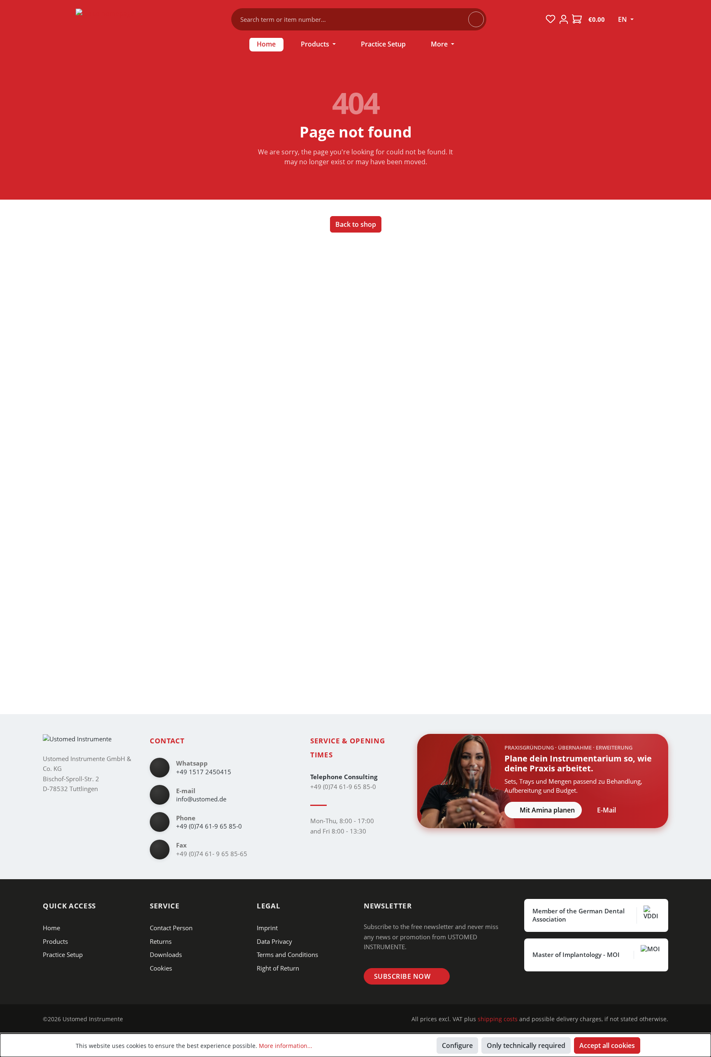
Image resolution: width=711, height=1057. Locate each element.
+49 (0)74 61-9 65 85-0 (209, 826)
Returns (161, 941)
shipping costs (498, 1019)
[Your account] (563, 19)
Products (55, 941)
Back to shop (355, 224)
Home (51, 928)
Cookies (161, 968)
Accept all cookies (607, 1045)
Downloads (166, 954)
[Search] (476, 19)
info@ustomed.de (201, 799)
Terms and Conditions (287, 954)
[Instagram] (136, 1019)
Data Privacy (274, 941)
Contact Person (171, 928)
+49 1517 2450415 (203, 772)
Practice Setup (63, 954)
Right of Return (278, 968)
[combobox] (353, 19)
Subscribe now (402, 976)
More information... (285, 1046)
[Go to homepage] (125, 18)
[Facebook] (149, 1019)
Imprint (267, 928)
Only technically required (526, 1045)
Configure (457, 1045)
